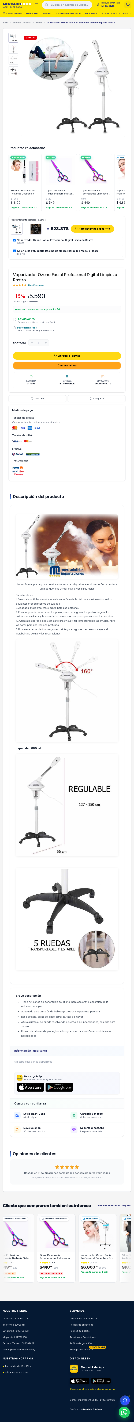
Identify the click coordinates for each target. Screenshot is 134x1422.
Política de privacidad (81, 1324)
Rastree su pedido (80, 1330)
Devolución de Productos (83, 1318)
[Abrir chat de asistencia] (125, 1400)
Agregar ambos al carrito (94, 228)
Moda (39, 22)
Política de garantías (81, 1343)
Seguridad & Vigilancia (68, 13)
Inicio (5, 22)
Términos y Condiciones (83, 1337)
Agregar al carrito (69, 355)
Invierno (47, 13)
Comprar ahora (67, 365)
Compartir (98, 398)
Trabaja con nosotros (81, 1349)
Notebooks (32, 13)
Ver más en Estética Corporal (114, 1205)
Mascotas (91, 13)
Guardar (39, 398)
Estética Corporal (22, 22)
